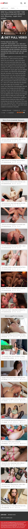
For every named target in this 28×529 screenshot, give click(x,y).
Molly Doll (8, 41)
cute (19, 47)
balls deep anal (8, 45)
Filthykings (5, 443)
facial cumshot (11, 43)
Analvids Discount (6, 110)
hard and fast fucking (6, 51)
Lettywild (5, 422)
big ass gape (23, 45)
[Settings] (20, 33)
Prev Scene (9, 116)
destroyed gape (5, 49)
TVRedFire (5, 400)
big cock (3, 47)
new (21, 51)
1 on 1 (17, 43)
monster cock (15, 51)
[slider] (9, 33)
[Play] (2, 33)
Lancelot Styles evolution (8, 358)
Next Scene (19, 116)
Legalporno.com (4, 3)
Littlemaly (5, 379)
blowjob (8, 47)
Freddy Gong (6, 507)
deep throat (24, 47)
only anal (24, 51)
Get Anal (5, 336)
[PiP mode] (23, 33)
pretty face (12, 53)
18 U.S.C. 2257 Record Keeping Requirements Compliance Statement (12, 524)
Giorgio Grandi (6, 465)
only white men (4, 53)
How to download (6, 517)
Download (11, 112)
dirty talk (11, 49)
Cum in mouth (13, 47)
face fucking (24, 49)
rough (16, 53)
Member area (12, 514)
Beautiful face (16, 45)
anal (21, 43)
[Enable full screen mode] (25, 33)
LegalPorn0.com (12, 522)
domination (17, 49)
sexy (20, 53)
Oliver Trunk (15, 41)
